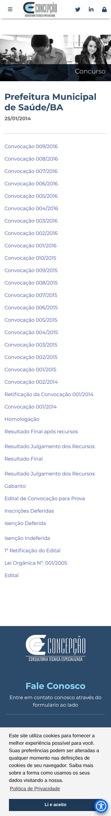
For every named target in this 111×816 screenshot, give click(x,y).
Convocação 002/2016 (30, 233)
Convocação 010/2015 (30, 258)
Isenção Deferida (25, 524)
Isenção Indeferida (27, 538)
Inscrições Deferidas (29, 511)
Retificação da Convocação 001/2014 (48, 395)
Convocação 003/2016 (30, 221)
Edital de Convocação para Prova (44, 499)
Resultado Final (23, 459)
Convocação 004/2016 (31, 209)
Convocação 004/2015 (31, 333)
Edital (11, 576)
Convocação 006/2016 (31, 184)
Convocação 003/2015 (30, 345)
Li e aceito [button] (55, 804)
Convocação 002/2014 (31, 382)
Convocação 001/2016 (30, 246)
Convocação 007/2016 (30, 171)
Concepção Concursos (41, 9)
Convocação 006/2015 (30, 308)
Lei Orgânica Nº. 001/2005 (35, 563)
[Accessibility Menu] (101, 806)
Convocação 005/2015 (30, 320)
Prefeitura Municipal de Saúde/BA (50, 102)
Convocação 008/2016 (31, 159)
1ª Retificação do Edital (32, 551)
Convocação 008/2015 (31, 283)
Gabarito (15, 486)
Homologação (21, 419)
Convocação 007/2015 (30, 295)
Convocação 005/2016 (30, 196)
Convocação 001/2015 (30, 370)
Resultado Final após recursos (41, 432)
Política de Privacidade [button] (35, 789)
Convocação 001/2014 (30, 407)
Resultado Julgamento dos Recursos (49, 447)
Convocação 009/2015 (30, 271)
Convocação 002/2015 (30, 357)
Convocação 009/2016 (31, 147)
